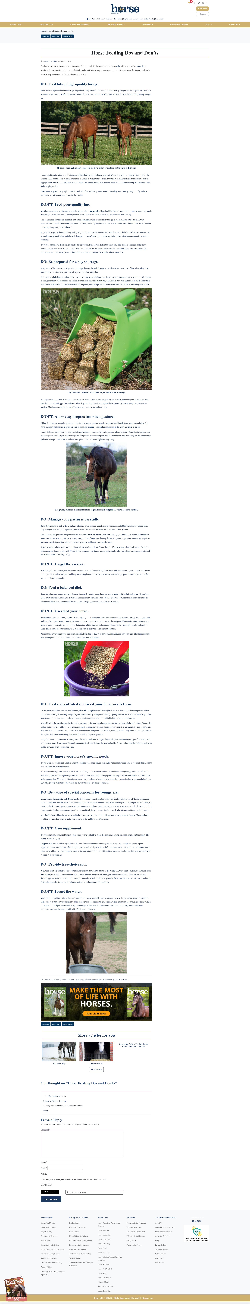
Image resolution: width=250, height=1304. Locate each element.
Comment (45, 1129)
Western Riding (46, 1267)
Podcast (102, 19)
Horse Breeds (46, 24)
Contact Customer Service (164, 1227)
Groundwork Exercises (49, 1236)
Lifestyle (147, 24)
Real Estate (159, 19)
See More (96, 1069)
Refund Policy (160, 1253)
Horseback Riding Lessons (50, 1253)
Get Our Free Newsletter (136, 1231)
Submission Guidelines (163, 1231)
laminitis (140, 65)
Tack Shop (118, 19)
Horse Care (15, 24)
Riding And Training (48, 1227)
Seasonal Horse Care (105, 1286)
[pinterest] (203, 3)
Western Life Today (134, 1245)
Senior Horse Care (104, 1291)
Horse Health (56, 36)
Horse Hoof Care (104, 1252)
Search (203, 14)
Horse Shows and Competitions (52, 1249)
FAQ (157, 1240)
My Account (93, 19)
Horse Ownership (178, 24)
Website (44, 1174)
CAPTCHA (46, 1184)
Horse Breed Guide (48, 1223)
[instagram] (207, 3)
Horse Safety (102, 1273)
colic (118, 65)
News (207, 24)
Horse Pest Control (105, 1269)
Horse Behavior (103, 1230)
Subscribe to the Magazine (136, 1223)
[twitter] (199, 3)
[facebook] (194, 3)
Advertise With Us (162, 1236)
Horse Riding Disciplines (50, 1245)
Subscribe (202, 8)
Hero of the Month (147, 19)
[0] (189, 2)
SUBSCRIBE (234, 24)
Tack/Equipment (115, 24)
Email (44, 1168)
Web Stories (159, 1262)
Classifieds (159, 1258)
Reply (45, 1110)
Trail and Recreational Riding (51, 1262)
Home (43, 30)
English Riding (46, 1231)
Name (44, 1162)
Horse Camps (45, 1240)
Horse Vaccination (104, 1277)
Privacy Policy (160, 1245)
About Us (158, 1223)
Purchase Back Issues (134, 1227)
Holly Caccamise (51, 61)
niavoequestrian (54, 1095)
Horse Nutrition (68, 36)
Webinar (109, 19)
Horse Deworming (104, 1239)
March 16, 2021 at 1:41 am (54, 1101)
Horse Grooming (104, 1243)
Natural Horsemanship (49, 1258)
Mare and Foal (103, 1282)
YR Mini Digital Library (136, 1236)
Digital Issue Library (131, 19)
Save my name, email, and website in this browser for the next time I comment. (75, 1179)
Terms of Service (161, 1249)
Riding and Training (79, 24)
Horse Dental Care (104, 1235)
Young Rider (131, 1240)
